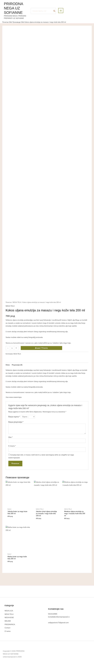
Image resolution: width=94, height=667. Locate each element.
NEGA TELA (17, 302)
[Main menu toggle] (60, 10)
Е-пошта (12, 446)
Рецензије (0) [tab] (17, 365)
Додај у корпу (41, 348)
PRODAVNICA (10, 624)
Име (10, 437)
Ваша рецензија (15, 422)
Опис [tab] (8, 365)
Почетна (8, 302)
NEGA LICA (9, 611)
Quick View (19, 505)
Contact (7, 628)
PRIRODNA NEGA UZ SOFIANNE (13, 8)
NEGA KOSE (9, 617)
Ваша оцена (14, 417)
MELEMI (8, 621)
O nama (7, 631)
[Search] (54, 11)
